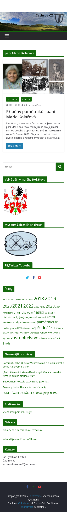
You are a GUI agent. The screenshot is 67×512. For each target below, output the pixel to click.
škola (7, 343)
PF (56, 322)
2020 (7, 306)
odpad (19, 322)
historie (7, 317)
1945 (30, 299)
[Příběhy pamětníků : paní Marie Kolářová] (33, 76)
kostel (51, 317)
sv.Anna (7, 332)
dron (17, 312)
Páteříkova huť (26, 328)
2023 (50, 306)
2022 (28, 306)
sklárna (59, 328)
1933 (18, 299)
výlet (51, 332)
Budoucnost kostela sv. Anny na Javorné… (26, 381)
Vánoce (44, 332)
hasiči (38, 312)
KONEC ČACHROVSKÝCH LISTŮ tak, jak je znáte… (30, 392)
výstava (6, 338)
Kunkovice (8, 322)
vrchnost (34, 332)
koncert (42, 317)
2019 (50, 298)
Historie (26, 99)
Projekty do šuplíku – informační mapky (25, 387)
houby (15, 317)
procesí (14, 328)
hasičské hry (49, 313)
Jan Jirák (23, 317)
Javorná (33, 317)
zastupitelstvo (24, 338)
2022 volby (39, 306)
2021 (17, 306)
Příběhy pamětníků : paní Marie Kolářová (30, 114)
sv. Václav (16, 332)
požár (6, 328)
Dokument (13, 99)
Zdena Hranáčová (33, 105)
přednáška (45, 327)
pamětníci (45, 321)
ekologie (27, 312)
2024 (57, 306)
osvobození (29, 322)
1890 (13, 299)
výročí (57, 332)
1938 (24, 299)
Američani (8, 312)
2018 (39, 298)
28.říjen (6, 299)
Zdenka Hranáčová (49, 338)
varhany (25, 332)
